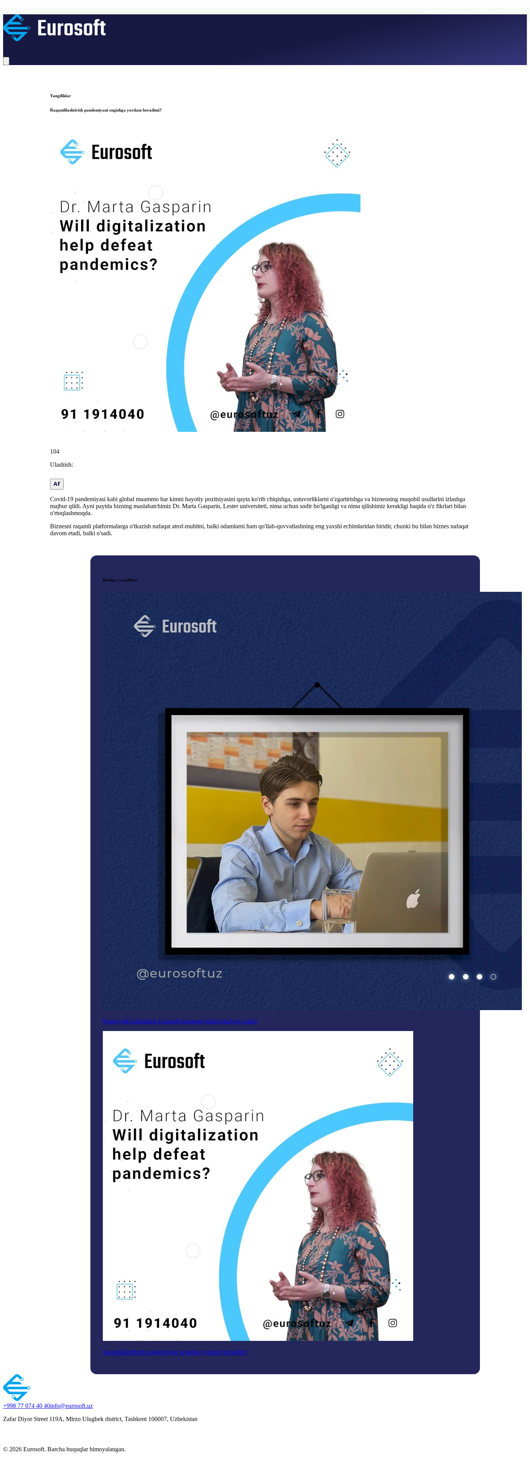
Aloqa (157, 46)
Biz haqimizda (49, 46)
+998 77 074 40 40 (26, 1405)
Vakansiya (137, 46)
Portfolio (102, 46)
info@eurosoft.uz (71, 1405)
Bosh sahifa (17, 46)
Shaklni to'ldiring (186, 46)
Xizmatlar (79, 46)
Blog (119, 46)
